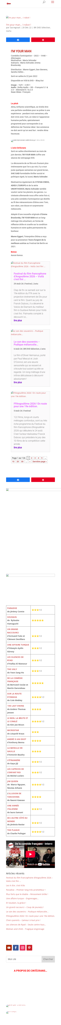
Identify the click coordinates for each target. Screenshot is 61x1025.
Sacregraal (15, 27)
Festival (28, 284)
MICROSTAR (13, 730)
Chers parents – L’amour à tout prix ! (23, 920)
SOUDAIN (12, 617)
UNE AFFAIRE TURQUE (18, 644)
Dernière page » (40, 461)
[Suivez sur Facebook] (16, 948)
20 (18, 461)
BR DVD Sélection (42, 27)
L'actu (8, 31)
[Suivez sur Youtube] (9, 948)
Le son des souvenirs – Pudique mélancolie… (27, 343)
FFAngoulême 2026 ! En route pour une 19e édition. (30, 405)
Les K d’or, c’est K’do (15, 885)
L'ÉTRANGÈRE (13, 760)
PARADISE (12, 608)
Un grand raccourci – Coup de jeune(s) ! (25, 907)
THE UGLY (12, 669)
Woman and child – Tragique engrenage (25, 929)
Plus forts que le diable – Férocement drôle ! (27, 894)
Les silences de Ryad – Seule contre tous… (26, 924)
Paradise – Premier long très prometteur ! (26, 889)
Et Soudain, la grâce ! (16, 902)
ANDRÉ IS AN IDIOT (16, 739)
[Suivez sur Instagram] (22, 948)
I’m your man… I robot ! (18, 24)
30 (22, 461)
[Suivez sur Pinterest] (29, 948)
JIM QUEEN (12, 781)
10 (13, 461)
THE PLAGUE (13, 830)
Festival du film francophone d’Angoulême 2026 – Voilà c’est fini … (30, 276)
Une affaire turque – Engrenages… (22, 898)
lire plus (18, 320)
